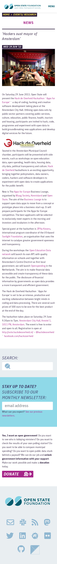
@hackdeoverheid (45, 332)
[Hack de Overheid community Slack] (23, 522)
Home (6, 14)
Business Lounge (33, 199)
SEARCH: (10, 358)
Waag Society (23, 195)
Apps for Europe (22, 192)
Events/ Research (24, 14)
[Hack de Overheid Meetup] (35, 536)
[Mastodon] (47, 522)
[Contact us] (10, 522)
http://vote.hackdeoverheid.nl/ (17, 332)
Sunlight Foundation (12, 236)
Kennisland (36, 195)
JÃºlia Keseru (43, 229)
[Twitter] (10, 536)
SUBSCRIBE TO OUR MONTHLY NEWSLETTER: (24, 392)
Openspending (38, 266)
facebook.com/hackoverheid (18, 336)
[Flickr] (47, 536)
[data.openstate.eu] (35, 549)
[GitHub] (21, 549)
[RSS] (35, 522)
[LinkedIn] (22, 536)
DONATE (14, 474)
